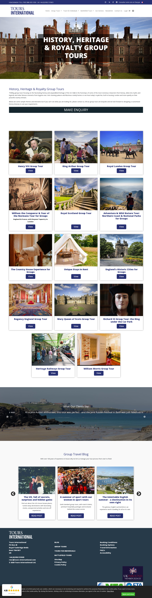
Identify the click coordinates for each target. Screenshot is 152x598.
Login (126, 11)
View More (110, 591)
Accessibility (105, 553)
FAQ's (102, 550)
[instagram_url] (105, 2)
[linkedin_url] (116, 2)
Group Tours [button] (55, 11)
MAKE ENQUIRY (76, 110)
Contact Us (118, 11)
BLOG (56, 542)
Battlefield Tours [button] (87, 11)
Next (145, 417)
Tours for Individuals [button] (70, 11)
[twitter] (109, 2)
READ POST (36, 515)
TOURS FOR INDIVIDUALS (64, 551)
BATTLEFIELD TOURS (63, 555)
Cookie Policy (60, 565)
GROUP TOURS (60, 546)
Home (47, 11)
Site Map (58, 559)
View (30, 170)
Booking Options (107, 545)
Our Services (99, 11)
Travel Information (108, 547)
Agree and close (128, 594)
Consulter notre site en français (130, 2)
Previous (7, 417)
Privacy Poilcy (60, 562)
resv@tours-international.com (22, 560)
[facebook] (113, 2)
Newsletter (109, 11)
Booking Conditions (108, 542)
